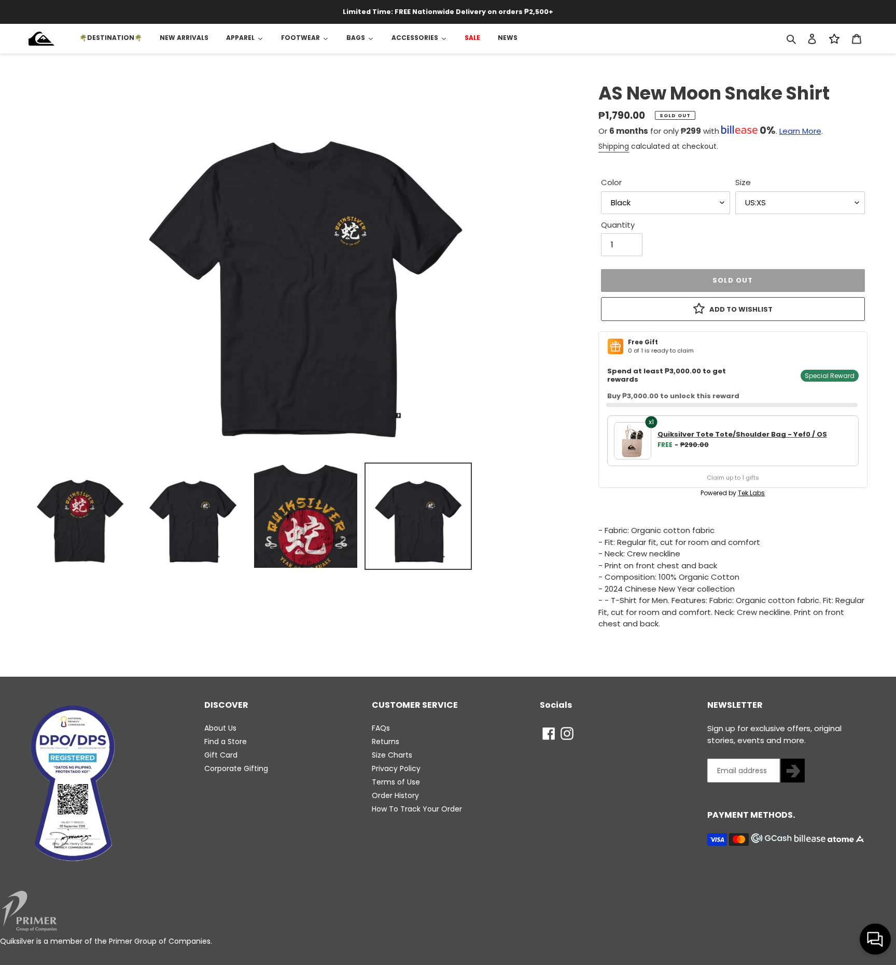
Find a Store (225, 741)
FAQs (381, 728)
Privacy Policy (396, 768)
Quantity (618, 224)
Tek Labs (751, 492)
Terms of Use (396, 782)
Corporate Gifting (236, 768)
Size (743, 182)
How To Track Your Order (417, 809)
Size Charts (392, 755)
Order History (395, 795)
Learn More (800, 130)
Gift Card (220, 755)
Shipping (613, 146)
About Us (220, 728)
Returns (385, 741)
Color (611, 182)
